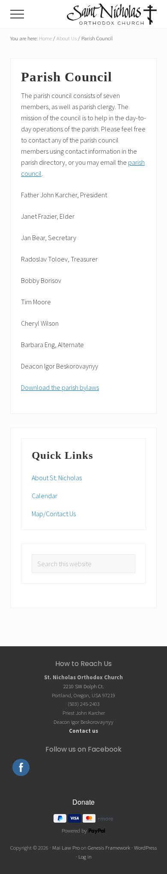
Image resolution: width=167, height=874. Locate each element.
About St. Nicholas (57, 477)
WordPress (145, 847)
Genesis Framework (109, 847)
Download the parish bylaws (60, 387)
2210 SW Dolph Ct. (83, 686)
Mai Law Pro (66, 847)
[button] (17, 14)
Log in (85, 856)
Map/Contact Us (54, 513)
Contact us (83, 730)
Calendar (44, 495)
